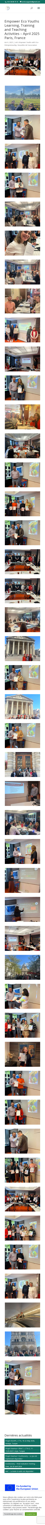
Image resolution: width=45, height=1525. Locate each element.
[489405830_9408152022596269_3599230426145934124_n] (22, 1182)
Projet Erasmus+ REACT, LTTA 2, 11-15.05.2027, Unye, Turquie (19, 1449)
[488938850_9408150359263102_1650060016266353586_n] (22, 603)
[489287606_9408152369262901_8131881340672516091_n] (22, 1009)
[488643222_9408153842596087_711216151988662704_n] (22, 313)
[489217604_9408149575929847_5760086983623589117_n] (22, 922)
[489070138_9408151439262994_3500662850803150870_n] (22, 748)
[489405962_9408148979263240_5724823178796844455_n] (22, 1211)
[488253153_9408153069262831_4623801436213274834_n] (22, 197)
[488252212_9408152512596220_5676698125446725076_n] (22, 168)
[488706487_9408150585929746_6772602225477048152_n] (22, 371)
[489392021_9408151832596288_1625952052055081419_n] (22, 1124)
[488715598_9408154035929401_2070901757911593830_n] (22, 429)
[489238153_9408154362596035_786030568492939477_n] (22, 951)
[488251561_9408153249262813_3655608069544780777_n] (22, 110)
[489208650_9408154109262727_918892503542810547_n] (22, 893)
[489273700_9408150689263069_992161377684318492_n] (22, 980)
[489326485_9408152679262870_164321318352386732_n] (22, 1067)
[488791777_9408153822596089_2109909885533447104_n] (22, 545)
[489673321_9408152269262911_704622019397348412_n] (22, 1356)
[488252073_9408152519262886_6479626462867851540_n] (22, 140)
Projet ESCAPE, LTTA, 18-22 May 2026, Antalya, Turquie (20, 1442)
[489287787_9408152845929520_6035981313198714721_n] (22, 1038)
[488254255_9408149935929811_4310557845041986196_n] (22, 255)
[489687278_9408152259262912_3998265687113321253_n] (22, 1385)
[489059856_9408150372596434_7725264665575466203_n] (22, 719)
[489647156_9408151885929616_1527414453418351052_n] (22, 1327)
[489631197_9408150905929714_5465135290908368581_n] (22, 1298)
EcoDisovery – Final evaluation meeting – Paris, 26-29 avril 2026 (20, 1465)
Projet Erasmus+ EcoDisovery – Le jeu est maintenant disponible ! (21, 1457)
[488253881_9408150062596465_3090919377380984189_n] (22, 226)
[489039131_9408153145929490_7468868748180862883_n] (22, 690)
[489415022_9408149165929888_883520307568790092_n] (22, 1240)
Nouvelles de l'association (27, 45)
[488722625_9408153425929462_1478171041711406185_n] (22, 458)
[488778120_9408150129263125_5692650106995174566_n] (22, 516)
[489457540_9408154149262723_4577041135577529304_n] (22, 1269)
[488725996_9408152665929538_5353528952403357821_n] (22, 487)
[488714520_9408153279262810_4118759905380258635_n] (22, 400)
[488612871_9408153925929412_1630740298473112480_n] (22, 284)
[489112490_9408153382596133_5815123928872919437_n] (22, 806)
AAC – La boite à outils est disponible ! (19, 1471)
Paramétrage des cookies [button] (13, 1514)
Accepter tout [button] (30, 1514)
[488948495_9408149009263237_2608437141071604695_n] (22, 632)
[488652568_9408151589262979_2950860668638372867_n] (22, 342)
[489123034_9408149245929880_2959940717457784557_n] (22, 835)
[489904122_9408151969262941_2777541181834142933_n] (22, 1414)
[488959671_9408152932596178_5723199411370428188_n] (22, 661)
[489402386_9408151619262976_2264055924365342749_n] (22, 1153)
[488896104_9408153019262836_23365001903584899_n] (22, 574)
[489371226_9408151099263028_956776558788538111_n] (22, 1096)
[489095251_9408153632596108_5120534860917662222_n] (22, 777)
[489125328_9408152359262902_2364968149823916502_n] (22, 864)
